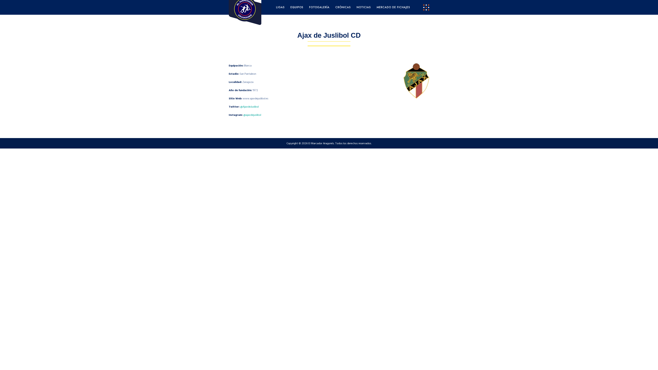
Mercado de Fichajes (393, 7)
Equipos (296, 7)
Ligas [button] (280, 7)
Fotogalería (319, 7)
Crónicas (343, 7)
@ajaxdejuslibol (252, 115)
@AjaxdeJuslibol (249, 107)
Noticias (364, 7)
